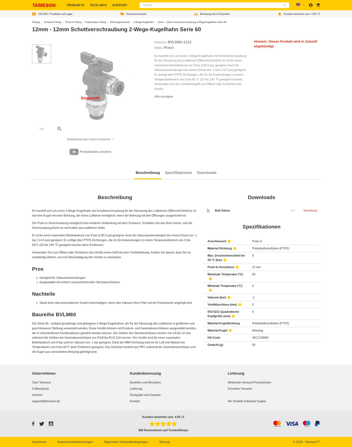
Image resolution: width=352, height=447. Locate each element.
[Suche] (285, 5)
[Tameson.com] (44, 5)
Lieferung (136, 388)
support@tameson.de (46, 401)
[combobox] (214, 5)
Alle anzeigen (163, 96)
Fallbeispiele (40, 388)
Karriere (37, 394)
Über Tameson (41, 382)
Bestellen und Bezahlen (145, 382)
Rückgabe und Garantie (145, 394)
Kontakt (135, 401)
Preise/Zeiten (262, 382)
